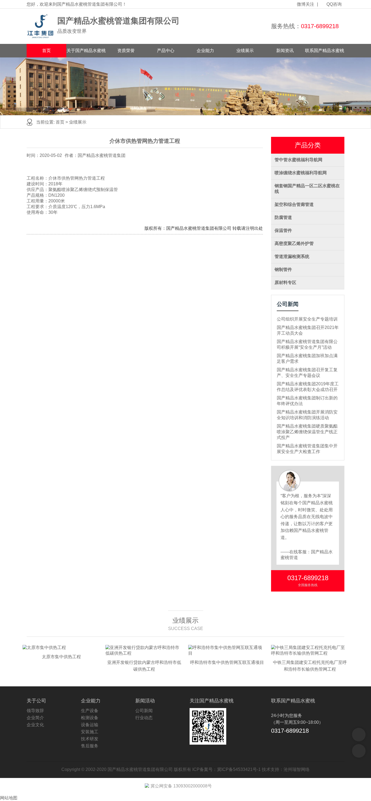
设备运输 (89, 724)
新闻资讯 (285, 50)
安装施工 (89, 731)
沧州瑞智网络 (297, 769)
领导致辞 (35, 710)
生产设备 (89, 710)
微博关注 (305, 4)
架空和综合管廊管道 (294, 204)
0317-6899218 (320, 26)
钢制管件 (283, 269)
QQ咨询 (334, 4)
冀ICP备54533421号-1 (239, 769)
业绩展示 (245, 50)
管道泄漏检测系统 (292, 256)
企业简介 (35, 717)
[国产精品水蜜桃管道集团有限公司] (41, 26)
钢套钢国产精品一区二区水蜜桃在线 (307, 188)
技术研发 (89, 739)
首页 (46, 50)
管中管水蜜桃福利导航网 (298, 159)
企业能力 (205, 50)
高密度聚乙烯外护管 (294, 243)
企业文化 (35, 724)
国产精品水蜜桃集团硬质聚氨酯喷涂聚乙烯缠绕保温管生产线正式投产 (307, 432)
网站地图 (8, 798)
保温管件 (283, 230)
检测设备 (89, 717)
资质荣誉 (126, 50)
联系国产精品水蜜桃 (324, 50)
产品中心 (165, 50)
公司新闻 (144, 710)
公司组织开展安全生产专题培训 (307, 319)
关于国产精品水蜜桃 (86, 50)
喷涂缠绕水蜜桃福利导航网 (301, 172)
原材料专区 (285, 282)
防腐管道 (283, 217)
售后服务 (89, 746)
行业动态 (144, 717)
